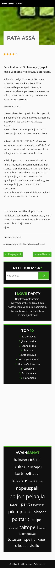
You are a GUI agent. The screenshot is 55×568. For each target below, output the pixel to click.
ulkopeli (21, 545)
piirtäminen (37, 504)
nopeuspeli (27, 488)
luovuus (32, 244)
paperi (15, 504)
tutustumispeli (20, 539)
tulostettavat (27, 534)
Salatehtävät (29, 336)
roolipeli (36, 520)
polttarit (20, 519)
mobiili (33, 481)
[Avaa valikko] (51, 3)
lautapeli (35, 474)
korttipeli (24, 244)
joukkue (20, 466)
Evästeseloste (40, 564)
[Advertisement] (27, 415)
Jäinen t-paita (29, 341)
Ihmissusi (29, 350)
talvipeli (42, 528)
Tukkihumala (29, 373)
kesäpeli (36, 467)
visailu (34, 545)
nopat (40, 481)
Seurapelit (17, 237)
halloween (21, 459)
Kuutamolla (29, 377)
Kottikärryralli (28, 355)
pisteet (39, 512)
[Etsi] (43, 275)
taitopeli (29, 527)
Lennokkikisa (29, 345)
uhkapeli (41, 244)
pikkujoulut (20, 511)
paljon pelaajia (27, 496)
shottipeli (13, 528)
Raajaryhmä (14, 254)
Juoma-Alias (40, 254)
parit (25, 504)
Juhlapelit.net (12, 3)
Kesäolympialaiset (29, 359)
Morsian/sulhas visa (29, 364)
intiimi (17, 244)
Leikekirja (29, 368)
